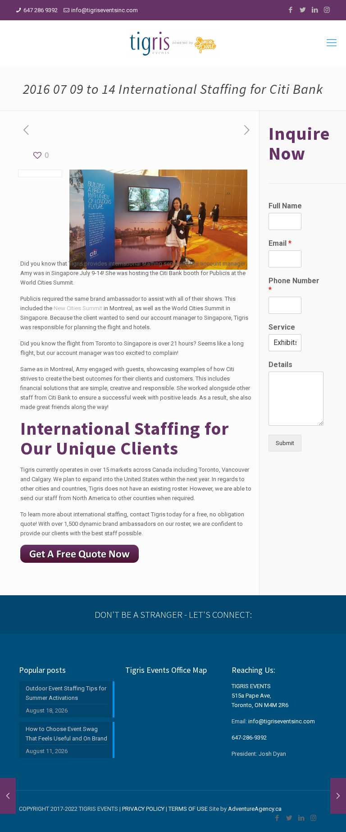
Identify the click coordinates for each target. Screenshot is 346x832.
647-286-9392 (249, 737)
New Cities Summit (78, 308)
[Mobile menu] (331, 43)
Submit (285, 443)
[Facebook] (290, 10)
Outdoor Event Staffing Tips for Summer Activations (66, 693)
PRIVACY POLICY (143, 808)
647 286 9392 (40, 10)
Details (280, 364)
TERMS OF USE (188, 808)
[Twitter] (302, 10)
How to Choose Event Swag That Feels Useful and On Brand (66, 734)
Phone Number (294, 285)
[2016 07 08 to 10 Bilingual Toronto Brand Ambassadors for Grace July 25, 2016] (338, 796)
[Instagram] (327, 10)
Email (280, 243)
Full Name (285, 206)
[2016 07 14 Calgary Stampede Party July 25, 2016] (8, 796)
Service (282, 327)
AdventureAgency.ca (255, 808)
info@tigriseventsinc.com (104, 10)
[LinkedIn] (314, 10)
